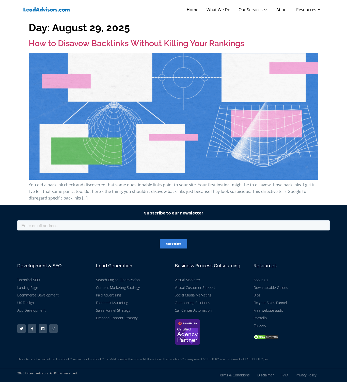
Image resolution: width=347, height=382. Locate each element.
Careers (260, 325)
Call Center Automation (193, 310)
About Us (261, 279)
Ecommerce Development (38, 295)
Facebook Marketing (112, 302)
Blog (257, 295)
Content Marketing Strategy (118, 287)
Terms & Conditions (234, 375)
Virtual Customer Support (195, 287)
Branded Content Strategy (116, 317)
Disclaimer (265, 375)
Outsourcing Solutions (192, 302)
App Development (31, 310)
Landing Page (27, 287)
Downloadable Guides (271, 287)
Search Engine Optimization (118, 279)
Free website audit (268, 310)
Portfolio (260, 317)
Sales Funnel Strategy (113, 310)
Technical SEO (28, 279)
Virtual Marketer (187, 279)
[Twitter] (21, 328)
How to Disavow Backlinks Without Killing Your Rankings (136, 43)
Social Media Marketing (193, 295)
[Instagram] (53, 328)
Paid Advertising (108, 295)
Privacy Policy (306, 375)
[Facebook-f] (32, 328)
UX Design (25, 302)
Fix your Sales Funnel (270, 302)
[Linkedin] (43, 328)
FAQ (284, 375)
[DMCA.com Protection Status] (266, 338)
